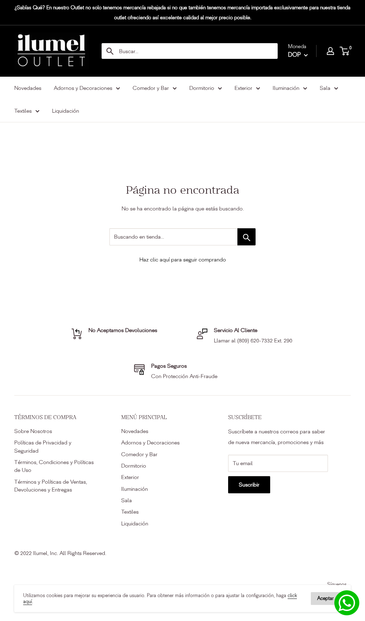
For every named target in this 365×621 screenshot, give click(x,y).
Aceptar (325, 598)
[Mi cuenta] (330, 51)
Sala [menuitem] (325, 88)
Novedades (134, 431)
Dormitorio (133, 465)
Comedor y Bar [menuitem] (151, 88)
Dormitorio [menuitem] (201, 88)
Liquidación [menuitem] (65, 110)
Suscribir (249, 484)
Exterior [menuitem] (243, 88)
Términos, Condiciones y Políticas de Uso (54, 466)
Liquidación (134, 523)
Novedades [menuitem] (27, 88)
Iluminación (134, 488)
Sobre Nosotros (33, 431)
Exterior (130, 477)
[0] (344, 51)
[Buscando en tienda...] (246, 236)
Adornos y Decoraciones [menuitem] (83, 88)
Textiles (130, 511)
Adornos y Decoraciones (150, 442)
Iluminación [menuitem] (286, 88)
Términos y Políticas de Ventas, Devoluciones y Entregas (50, 485)
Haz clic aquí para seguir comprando (182, 259)
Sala (126, 500)
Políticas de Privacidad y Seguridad (42, 446)
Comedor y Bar (139, 454)
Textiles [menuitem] (23, 110)
